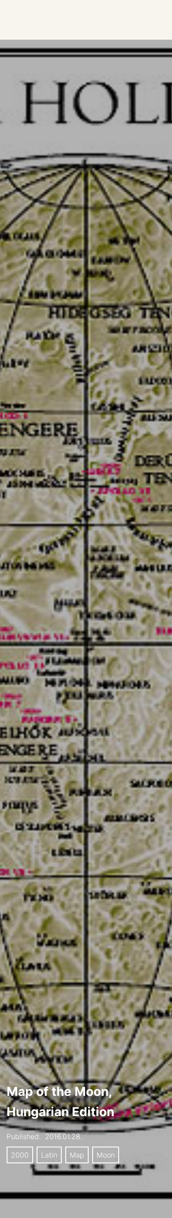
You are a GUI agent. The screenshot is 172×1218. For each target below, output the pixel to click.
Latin (49, 1155)
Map (77, 1155)
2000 (20, 1155)
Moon (106, 1155)
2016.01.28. (63, 1136)
